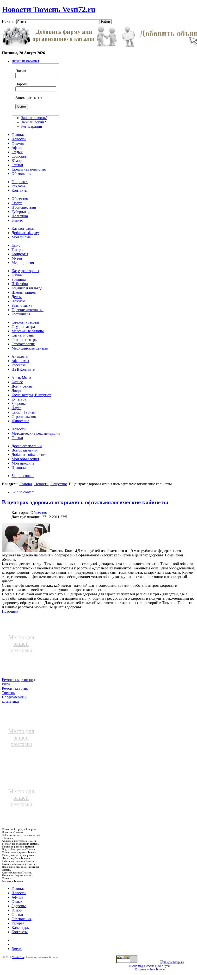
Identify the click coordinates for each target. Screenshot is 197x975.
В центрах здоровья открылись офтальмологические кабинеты (85, 502)
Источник (10, 611)
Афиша (17, 897)
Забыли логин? (33, 122)
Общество (58, 484)
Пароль (21, 84)
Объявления (21, 919)
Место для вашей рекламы (21, 643)
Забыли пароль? (34, 118)
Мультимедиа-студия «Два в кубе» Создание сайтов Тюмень (150, 967)
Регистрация (31, 126)
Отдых (17, 901)
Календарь (20, 927)
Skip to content (23, 476)
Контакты (20, 932)
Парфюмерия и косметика (14, 699)
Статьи (17, 914)
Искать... (9, 21)
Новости (41, 484)
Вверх (17, 949)
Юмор (17, 910)
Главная (25, 484)
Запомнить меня (28, 98)
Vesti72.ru (18, 957)
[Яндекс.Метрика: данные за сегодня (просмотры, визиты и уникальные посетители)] (172, 962)
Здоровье (19, 906)
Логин (20, 71)
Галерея (18, 923)
